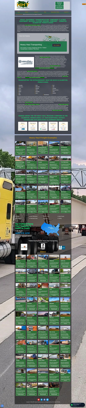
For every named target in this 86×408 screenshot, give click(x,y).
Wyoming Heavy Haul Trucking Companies (54, 394)
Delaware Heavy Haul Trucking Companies (43, 280)
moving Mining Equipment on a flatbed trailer (20, 197)
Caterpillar (21, 85)
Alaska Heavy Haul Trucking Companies (32, 266)
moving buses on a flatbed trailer (54, 153)
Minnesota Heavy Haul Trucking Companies (32, 323)
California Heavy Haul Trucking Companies (65, 266)
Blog (45, 12)
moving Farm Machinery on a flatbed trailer (66, 167)
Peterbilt (54, 93)
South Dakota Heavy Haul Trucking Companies (65, 366)
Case (37, 85)
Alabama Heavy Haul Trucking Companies (21, 266)
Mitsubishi (38, 86)
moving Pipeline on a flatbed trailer (31, 197)
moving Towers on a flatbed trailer (32, 211)
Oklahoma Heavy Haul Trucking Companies (65, 351)
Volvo (54, 91)
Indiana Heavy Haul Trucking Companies (43, 294)
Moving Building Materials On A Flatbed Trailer (43, 152)
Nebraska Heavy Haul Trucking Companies (21, 337)
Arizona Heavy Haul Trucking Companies (43, 266)
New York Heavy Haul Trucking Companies (21, 351)
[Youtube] (38, 399)
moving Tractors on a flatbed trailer (43, 211)
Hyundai (37, 88)
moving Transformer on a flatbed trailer (54, 211)
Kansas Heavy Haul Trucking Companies (65, 294)
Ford (53, 85)
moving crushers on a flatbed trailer (43, 167)
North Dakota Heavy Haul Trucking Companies (43, 351)
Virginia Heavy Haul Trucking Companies (65, 380)
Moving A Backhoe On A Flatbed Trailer (31, 153)
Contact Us (66, 12)
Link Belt (54, 88)
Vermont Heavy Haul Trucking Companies (54, 380)
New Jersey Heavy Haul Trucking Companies (54, 337)
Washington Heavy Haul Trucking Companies (20, 394)
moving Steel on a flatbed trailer (20, 211)
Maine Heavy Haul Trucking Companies (43, 309)
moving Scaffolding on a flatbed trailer (54, 197)
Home (19, 12)
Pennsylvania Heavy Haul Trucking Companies (31, 366)
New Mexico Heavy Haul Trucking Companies (65, 337)
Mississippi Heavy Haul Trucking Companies (43, 323)
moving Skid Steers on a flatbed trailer (65, 197)
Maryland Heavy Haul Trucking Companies (54, 309)
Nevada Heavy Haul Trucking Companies (32, 337)
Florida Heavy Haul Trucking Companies (54, 280)
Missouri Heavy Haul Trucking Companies (54, 323)
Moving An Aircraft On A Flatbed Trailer (20, 153)
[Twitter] (47, 399)
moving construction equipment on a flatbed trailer (20, 167)
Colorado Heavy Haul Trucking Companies (21, 280)
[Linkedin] (41, 399)
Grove (20, 88)
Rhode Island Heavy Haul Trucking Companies (43, 366)
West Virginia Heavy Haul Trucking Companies (31, 394)
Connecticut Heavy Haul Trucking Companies (31, 280)
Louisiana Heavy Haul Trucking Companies (32, 309)
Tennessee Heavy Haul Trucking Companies (20, 380)
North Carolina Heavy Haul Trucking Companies (32, 351)
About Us (36, 12)
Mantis (20, 91)
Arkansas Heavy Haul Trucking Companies (54, 266)
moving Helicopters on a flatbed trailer (31, 182)
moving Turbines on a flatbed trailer (65, 211)
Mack (20, 94)
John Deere (21, 86)
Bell (19, 93)
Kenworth (37, 91)
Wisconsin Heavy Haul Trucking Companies (43, 394)
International (46, 94)
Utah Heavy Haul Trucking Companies (43, 380)
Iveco (37, 93)
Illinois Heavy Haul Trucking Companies (32, 294)
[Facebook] (44, 399)
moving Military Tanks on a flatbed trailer (66, 182)
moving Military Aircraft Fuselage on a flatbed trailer (54, 183)
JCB (53, 86)
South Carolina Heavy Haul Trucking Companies (54, 366)
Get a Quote (57, 45)
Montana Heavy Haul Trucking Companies (65, 323)
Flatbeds (26, 12)
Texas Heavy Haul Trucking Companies (32, 380)
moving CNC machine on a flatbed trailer (66, 153)
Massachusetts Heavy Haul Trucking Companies (65, 309)
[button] (27, 12)
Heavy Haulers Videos (55, 12)
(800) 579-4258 (59, 4)
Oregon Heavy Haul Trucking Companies (21, 366)
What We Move (20, 14)
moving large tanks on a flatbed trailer (43, 182)
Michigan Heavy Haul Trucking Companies (21, 323)
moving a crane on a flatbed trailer (31, 167)
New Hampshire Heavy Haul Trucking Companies (43, 337)
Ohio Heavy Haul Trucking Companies (54, 351)
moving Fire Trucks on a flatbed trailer (20, 182)
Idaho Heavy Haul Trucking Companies (20, 294)
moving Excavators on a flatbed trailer (54, 167)
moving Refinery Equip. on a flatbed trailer (43, 197)
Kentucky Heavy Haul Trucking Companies (21, 309)
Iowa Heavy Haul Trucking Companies (54, 294)
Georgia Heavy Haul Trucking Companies (65, 280)
